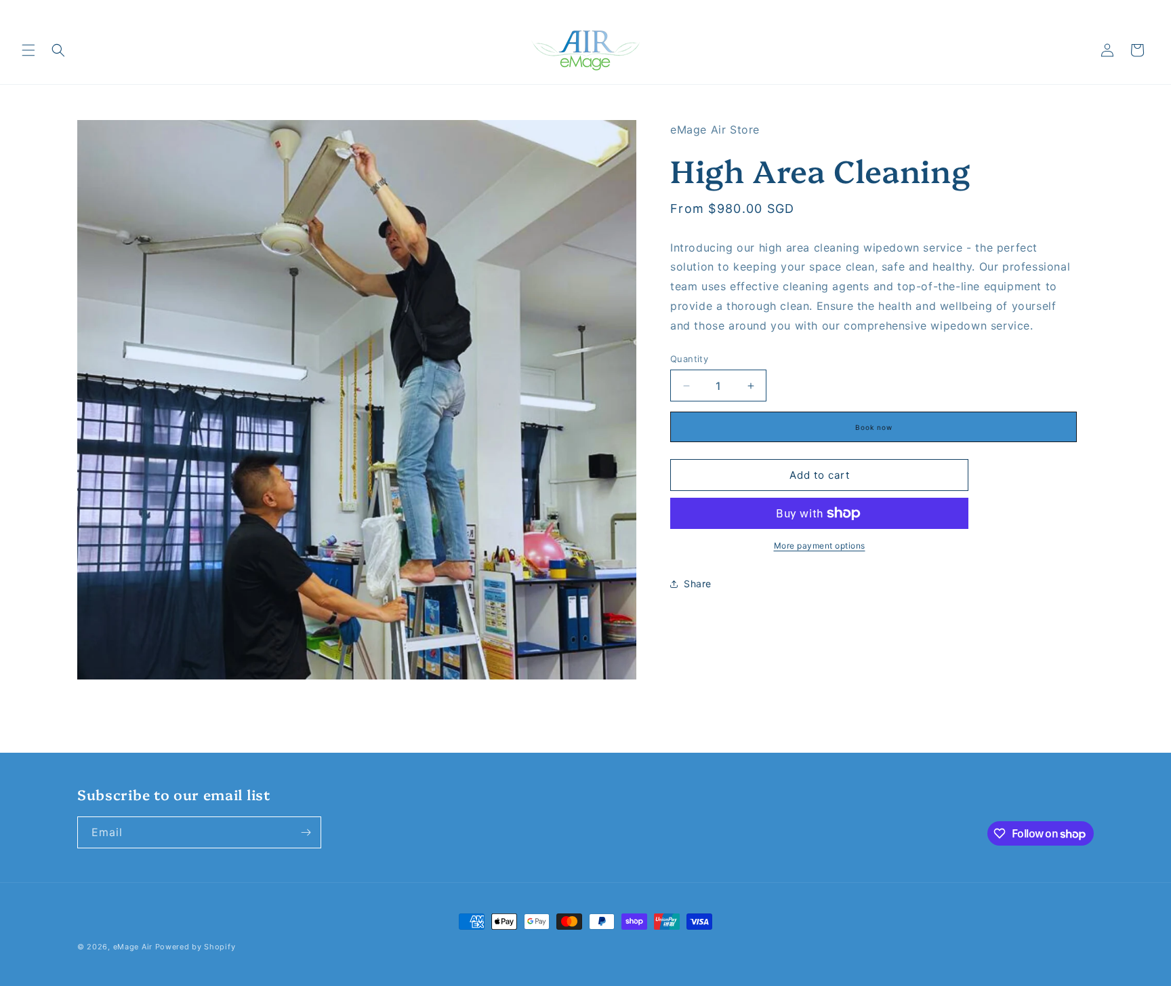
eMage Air (134, 946)
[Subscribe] (306, 832)
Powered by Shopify (195, 946)
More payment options (819, 545)
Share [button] (698, 584)
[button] (28, 50)
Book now (873, 427)
